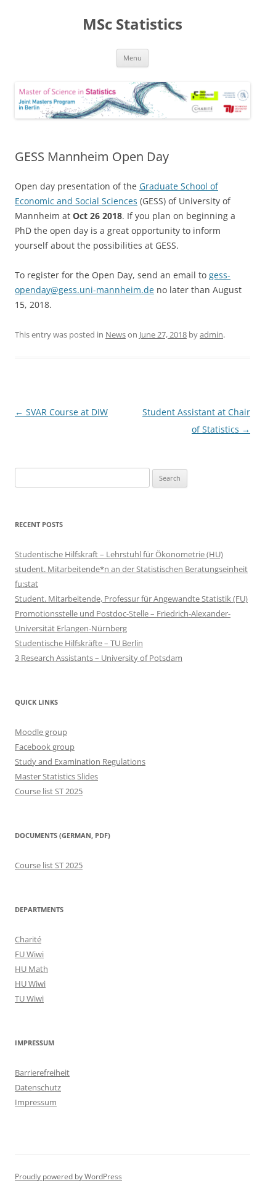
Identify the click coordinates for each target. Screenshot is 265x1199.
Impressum (36, 1102)
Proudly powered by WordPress (68, 1176)
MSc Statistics (132, 24)
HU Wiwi (30, 983)
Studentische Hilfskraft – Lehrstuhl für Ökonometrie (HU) (119, 554)
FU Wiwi (29, 954)
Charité (28, 939)
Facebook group (45, 746)
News (115, 334)
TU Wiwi (29, 998)
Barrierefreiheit (42, 1072)
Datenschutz (38, 1087)
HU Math (31, 968)
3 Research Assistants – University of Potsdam (98, 657)
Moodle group (41, 731)
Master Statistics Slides (56, 776)
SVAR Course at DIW (61, 412)
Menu (132, 57)
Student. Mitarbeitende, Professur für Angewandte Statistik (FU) (131, 598)
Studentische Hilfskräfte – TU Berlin (79, 643)
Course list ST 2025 (49, 791)
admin (211, 334)
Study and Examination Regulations (80, 761)
